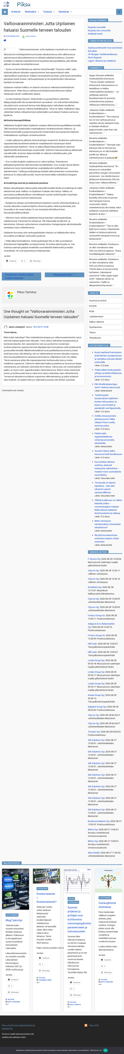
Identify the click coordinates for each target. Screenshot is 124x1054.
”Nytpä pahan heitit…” (63, 274)
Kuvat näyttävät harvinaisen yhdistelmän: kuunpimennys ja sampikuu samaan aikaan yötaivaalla (108, 357)
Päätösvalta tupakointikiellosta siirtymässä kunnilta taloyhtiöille (104, 438)
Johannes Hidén (45, 980)
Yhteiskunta (95, 338)
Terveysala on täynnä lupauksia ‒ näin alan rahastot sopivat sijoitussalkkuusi (105, 487)
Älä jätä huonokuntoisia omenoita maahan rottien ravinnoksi (107, 538)
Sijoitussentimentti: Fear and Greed (105, 48)
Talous (92, 332)
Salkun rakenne (96, 322)
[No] (121, 1050)
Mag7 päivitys (14, 920)
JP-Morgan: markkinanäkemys (102, 54)
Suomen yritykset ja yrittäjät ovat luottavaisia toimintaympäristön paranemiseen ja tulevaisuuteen (79, 919)
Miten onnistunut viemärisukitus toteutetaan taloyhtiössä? (108, 524)
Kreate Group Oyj (96, 695)
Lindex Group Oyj (96, 660)
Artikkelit (16, 12)
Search (119, 12)
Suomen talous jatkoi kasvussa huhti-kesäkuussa (108, 452)
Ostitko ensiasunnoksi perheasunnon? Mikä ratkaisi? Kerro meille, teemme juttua (105, 420)
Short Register (95, 57)
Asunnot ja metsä (97, 300)
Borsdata (92, 51)
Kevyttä (93, 306)
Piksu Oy (6, 1025)
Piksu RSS (94, 1025)
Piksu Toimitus (75, 1004)
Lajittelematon (96, 316)
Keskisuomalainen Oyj (98, 821)
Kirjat (91, 311)
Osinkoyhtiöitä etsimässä (101, 78)
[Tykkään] (5, 40)
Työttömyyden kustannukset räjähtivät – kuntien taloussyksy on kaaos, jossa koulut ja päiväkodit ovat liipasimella (108, 402)
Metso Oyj (93, 829)
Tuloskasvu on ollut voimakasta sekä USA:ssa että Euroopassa (104, 247)
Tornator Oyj (94, 731)
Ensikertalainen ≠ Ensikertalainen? (97, 115)
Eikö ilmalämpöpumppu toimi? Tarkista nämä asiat (107, 386)
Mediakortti (7, 1028)
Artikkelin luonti (95, 33)
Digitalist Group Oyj (97, 706)
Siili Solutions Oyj (96, 740)
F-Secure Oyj (94, 559)
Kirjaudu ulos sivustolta (99, 30)
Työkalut (47, 12)
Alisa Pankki (94, 852)
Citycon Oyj (93, 570)
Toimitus (16, 1025)
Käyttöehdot (27, 1025)
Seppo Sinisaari (14, 1002)
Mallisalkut (30, 12)
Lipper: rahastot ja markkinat (102, 61)
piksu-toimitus (31, 36)
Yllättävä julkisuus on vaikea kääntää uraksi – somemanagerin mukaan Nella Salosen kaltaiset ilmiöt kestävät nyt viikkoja (108, 507)
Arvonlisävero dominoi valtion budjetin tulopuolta (19, 276)
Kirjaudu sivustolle (97, 27)
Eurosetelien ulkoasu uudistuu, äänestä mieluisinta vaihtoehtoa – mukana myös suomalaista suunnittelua (108, 468)
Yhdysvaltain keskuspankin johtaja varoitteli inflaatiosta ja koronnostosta (108, 373)
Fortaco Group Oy (96, 615)
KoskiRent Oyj (94, 587)
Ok (105, 1050)
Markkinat (64, 12)
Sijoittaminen (95, 327)
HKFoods (92, 643)
